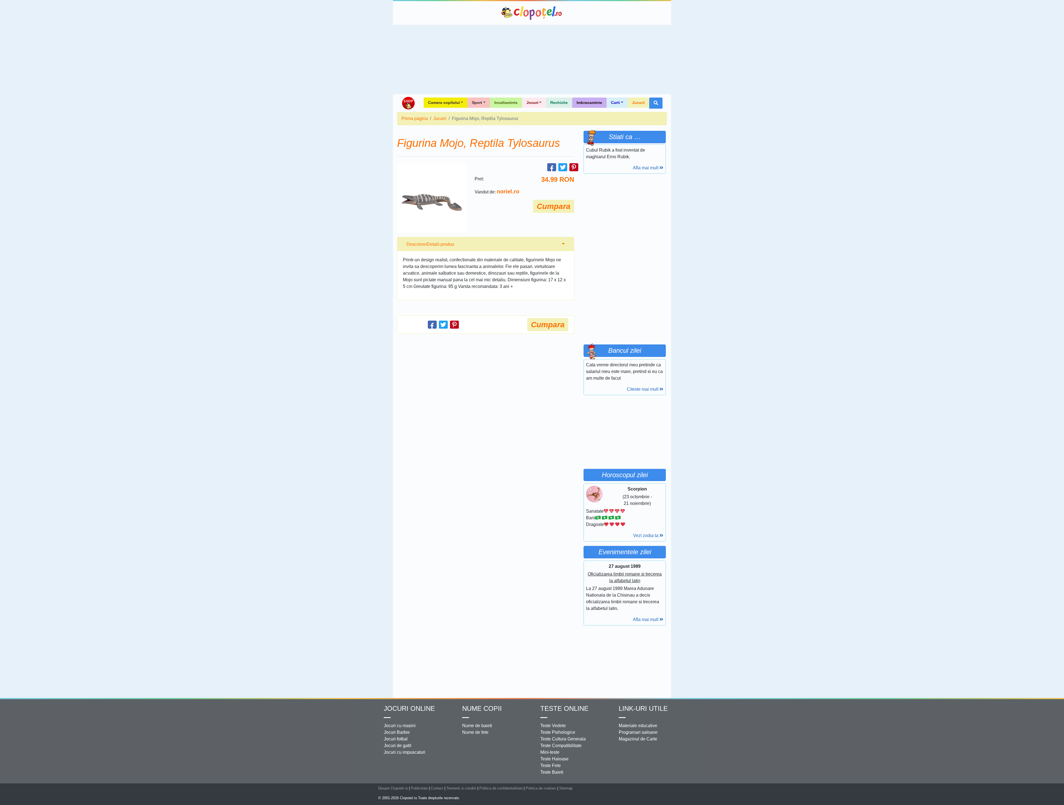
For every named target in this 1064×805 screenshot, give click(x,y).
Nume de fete (475, 732)
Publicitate (419, 788)
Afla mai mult (646, 167)
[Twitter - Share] (562, 167)
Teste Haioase (554, 759)
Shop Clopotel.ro (408, 103)
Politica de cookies (541, 788)
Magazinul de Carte (638, 739)
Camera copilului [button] (444, 102)
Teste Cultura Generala (563, 739)
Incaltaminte (506, 102)
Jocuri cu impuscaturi (404, 752)
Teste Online (564, 708)
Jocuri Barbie (397, 732)
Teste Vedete (553, 725)
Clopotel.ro (532, 13)
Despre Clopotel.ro (393, 788)
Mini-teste (549, 752)
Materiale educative (638, 725)
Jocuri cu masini (400, 725)
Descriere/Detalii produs (430, 244)
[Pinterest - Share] (573, 167)
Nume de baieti (477, 725)
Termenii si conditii (461, 788)
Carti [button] (615, 102)
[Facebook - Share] (551, 167)
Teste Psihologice (557, 732)
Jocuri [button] (532, 102)
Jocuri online (409, 708)
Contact (437, 788)
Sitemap (565, 788)
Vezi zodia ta (646, 535)
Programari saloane (638, 732)
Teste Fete (550, 765)
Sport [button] (477, 102)
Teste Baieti (551, 772)
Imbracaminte (589, 102)
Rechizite (559, 102)
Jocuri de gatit (397, 745)
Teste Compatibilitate (561, 745)
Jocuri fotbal (396, 739)
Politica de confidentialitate (501, 788)
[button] (656, 103)
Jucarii (638, 102)
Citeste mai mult (643, 389)
